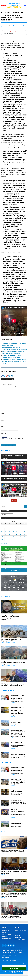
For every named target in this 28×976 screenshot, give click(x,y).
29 (24, 536)
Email (3, 420)
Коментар (4, 393)
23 (2, 536)
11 (9, 531)
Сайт (2, 427)
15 (24, 531)
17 (5, 534)
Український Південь (14, 4)
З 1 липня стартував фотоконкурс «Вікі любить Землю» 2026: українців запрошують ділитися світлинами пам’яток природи (13, 895)
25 (9, 536)
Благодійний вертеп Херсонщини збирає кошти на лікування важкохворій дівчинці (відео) (14, 361)
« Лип (2, 543)
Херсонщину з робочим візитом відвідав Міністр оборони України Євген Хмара (18, 802)
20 (17, 534)
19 (13, 534)
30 (2, 539)
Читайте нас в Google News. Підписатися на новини (14, 569)
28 (20, 536)
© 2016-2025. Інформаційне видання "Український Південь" (14, 972)
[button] (25, 5)
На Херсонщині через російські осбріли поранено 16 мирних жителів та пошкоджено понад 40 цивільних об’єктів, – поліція (13, 662)
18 (9, 534)
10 (5, 531)
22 (24, 534)
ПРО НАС (14, 500)
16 (1, 534)
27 (17, 536)
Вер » (5, 543)
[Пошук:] (12, 506)
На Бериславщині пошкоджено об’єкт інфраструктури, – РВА (17, 722)
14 (20, 531)
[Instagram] (5, 945)
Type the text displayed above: (15, 438)
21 (20, 534)
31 (5, 539)
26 (13, 536)
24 (5, 536)
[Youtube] (8, 945)
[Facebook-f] (3, 945)
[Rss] (13, 945)
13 (16, 531)
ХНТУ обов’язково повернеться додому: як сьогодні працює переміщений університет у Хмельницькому (18, 812)
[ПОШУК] (25, 506)
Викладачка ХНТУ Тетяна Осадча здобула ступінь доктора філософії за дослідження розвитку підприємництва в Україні (17, 698)
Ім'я (2, 413)
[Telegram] (11, 945)
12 (13, 531)
